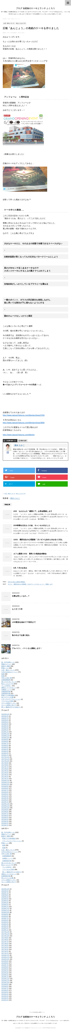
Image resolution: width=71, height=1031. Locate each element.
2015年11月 (5, 806)
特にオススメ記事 (7, 697)
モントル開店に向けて (8, 705)
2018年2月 (5, 753)
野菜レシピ (5, 668)
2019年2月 (5, 730)
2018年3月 (5, 751)
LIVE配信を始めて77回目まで (24, 622)
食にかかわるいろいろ (8, 682)
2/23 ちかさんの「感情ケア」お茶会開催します (32, 511)
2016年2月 (5, 800)
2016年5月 (5, 794)
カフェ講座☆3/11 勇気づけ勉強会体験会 (30, 554)
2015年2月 (5, 823)
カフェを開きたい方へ (8, 703)
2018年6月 (5, 745)
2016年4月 (5, 796)
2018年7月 (5, 743)
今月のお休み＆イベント (9, 672)
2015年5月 (5, 817)
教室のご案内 (5, 666)
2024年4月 (5, 716)
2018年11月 (5, 735)
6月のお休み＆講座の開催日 (16, 582)
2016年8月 (5, 788)
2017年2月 (5, 776)
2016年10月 (5, 784)
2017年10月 (5, 761)
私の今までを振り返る (21, 635)
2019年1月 (5, 732)
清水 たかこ (19, 445)
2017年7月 (5, 767)
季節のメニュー (6, 664)
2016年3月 (5, 798)
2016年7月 (5, 790)
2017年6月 (5, 769)
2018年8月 (5, 741)
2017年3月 (5, 774)
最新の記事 (23, 440)
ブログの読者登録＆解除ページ (37, 1012)
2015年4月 (5, 819)
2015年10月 (5, 808)
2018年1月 (5, 755)
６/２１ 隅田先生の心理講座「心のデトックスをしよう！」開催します (30, 584)
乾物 (2, 676)
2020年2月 (5, 722)
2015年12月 (5, 804)
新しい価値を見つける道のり (11, 707)
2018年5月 (5, 747)
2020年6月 (5, 720)
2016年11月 (5, 782)
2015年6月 (5, 815)
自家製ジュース (6, 689)
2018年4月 (5, 749)
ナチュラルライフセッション (11, 699)
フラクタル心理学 (7, 701)
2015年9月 (5, 809)
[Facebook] (8, 452)
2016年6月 (5, 792)
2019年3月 (5, 728)
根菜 (2, 674)
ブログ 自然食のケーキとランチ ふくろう (35, 8)
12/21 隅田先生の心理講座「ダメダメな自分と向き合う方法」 (38, 540)
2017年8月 (5, 765)
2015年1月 (5, 825)
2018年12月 (5, 734)
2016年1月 (5, 802)
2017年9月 (5, 763)
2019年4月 (5, 726)
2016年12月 (5, 780)
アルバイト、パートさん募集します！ (27, 648)
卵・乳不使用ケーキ (8, 662)
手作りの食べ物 (6, 678)
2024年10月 (5, 714)
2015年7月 (5, 813)
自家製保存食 (5, 691)
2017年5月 (5, 771)
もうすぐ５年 (17, 609)
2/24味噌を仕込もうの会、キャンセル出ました (31, 525)
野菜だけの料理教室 (8, 695)
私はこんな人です (21, 493)
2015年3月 (5, 821)
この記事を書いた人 (10, 440)
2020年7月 (5, 718)
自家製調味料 (5, 680)
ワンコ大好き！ (6, 685)
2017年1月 (5, 778)
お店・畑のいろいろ (9, 493)
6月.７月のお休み (20, 568)
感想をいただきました (8, 687)
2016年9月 (5, 786)
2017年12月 (5, 757)
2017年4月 (5, 772)
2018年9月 (5, 739)
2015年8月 (5, 811)
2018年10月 (5, 737)
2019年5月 (5, 724)
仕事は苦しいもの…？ (21, 596)
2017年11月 (5, 759)
